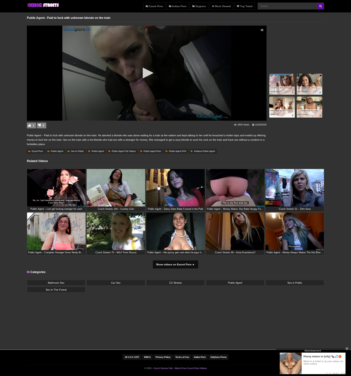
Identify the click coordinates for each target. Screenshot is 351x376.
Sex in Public (77, 151)
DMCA (147, 357)
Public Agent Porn (152, 151)
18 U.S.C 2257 (132, 357)
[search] (320, 6)
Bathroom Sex (56, 282)
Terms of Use (182, 357)
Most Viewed (222, 6)
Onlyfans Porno (218, 357)
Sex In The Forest (56, 289)
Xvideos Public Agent (204, 151)
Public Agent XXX (177, 151)
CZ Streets (175, 282)
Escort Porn (37, 151)
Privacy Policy (163, 357)
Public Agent (57, 151)
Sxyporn (200, 6)
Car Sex (115, 282)
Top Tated (245, 6)
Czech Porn (155, 6)
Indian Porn (178, 6)
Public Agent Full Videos (124, 151)
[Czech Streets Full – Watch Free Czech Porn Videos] (43, 6)
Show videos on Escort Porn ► (175, 264)
